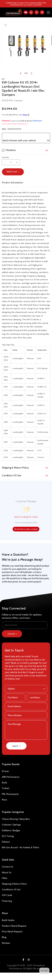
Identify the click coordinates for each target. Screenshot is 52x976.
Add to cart (11, 171)
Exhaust (6, 842)
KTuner (5, 771)
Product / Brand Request (14, 926)
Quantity (5, 157)
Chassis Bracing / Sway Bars (16, 819)
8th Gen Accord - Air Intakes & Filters (20, 847)
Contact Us (7, 866)
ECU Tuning (8, 836)
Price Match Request (12, 931)
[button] (25, 12)
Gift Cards (7, 895)
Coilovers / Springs (11, 824)
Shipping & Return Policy (14, 884)
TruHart (5, 788)
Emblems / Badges (11, 830)
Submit (15, 746)
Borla (4, 782)
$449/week (37, 121)
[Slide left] (20, 73)
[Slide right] (31, 73)
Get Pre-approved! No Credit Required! (15, 124)
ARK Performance (10, 777)
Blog (4, 937)
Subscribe (11, 634)
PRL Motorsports (10, 794)
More (4, 799)
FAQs (4, 878)
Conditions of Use (11, 889)
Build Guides (8, 920)
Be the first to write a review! (26, 529)
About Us (6, 872)
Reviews (6, 943)
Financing (7, 901)
